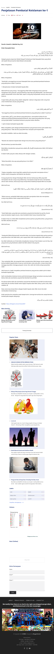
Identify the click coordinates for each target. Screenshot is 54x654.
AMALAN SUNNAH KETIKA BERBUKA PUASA (22, 362)
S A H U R (13, 421)
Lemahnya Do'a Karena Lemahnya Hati (25, 321)
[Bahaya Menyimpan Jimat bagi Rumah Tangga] (9, 314)
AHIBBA (24, 634)
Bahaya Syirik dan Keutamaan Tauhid (44, 321)
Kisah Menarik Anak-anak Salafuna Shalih (22, 450)
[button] (8, 15)
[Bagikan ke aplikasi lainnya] (22, 15)
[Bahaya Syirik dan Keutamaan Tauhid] (44, 314)
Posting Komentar (27, 330)
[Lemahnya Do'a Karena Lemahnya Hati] (27, 314)
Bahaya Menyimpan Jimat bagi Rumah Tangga (8, 321)
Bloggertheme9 (36, 634)
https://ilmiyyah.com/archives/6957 (15, 304)
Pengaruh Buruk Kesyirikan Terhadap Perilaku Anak (25, 479)
